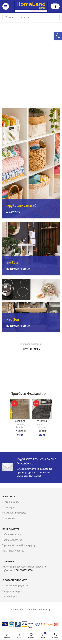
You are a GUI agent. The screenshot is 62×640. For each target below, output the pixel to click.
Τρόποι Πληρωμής (11, 534)
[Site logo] (31, 6)
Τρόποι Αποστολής (12, 539)
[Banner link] (31, 163)
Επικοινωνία (9, 518)
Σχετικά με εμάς (10, 501)
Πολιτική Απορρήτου (13, 550)
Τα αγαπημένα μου (12, 591)
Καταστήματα (9, 507)
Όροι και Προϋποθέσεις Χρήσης (19, 545)
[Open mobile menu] (6, 6)
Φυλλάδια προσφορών (14, 512)
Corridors (20, 424)
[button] (58, 36)
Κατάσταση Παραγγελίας (15, 585)
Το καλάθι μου (9, 596)
